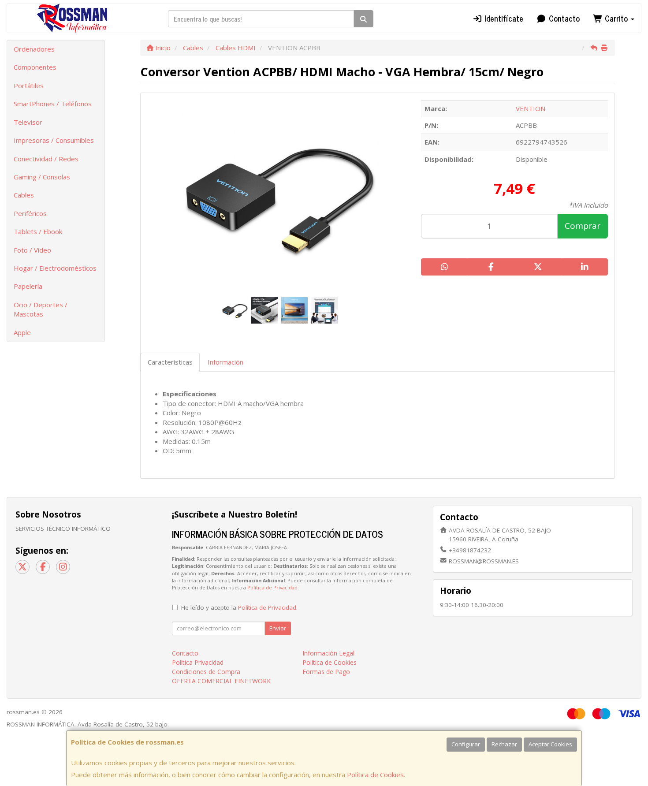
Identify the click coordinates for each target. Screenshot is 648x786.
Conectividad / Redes (46, 158)
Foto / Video (32, 250)
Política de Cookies (375, 774)
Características (170, 362)
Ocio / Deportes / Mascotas (40, 309)
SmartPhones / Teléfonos (53, 103)
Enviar (277, 628)
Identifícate (502, 18)
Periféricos (30, 213)
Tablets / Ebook (38, 231)
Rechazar (504, 744)
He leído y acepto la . (239, 607)
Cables (24, 194)
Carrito (616, 18)
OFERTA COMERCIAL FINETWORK (221, 681)
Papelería (28, 286)
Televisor (28, 122)
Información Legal (328, 653)
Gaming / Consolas (42, 176)
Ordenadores (34, 49)
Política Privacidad (197, 662)
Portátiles (29, 85)
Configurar (465, 744)
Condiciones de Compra (206, 671)
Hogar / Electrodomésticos (55, 268)
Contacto (563, 18)
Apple (22, 332)
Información (225, 362)
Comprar (582, 225)
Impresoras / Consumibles (54, 140)
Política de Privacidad (272, 587)
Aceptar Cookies (550, 744)
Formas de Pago (326, 671)
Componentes (35, 67)
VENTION (530, 108)
